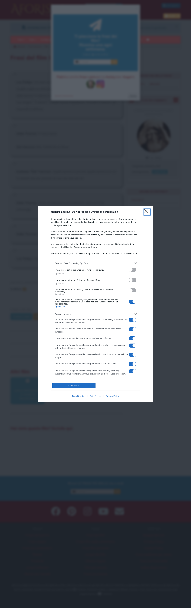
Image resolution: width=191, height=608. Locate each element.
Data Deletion (78, 396)
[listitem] (95, 263)
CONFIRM (74, 385)
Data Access (95, 396)
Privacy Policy (112, 396)
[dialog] (95, 304)
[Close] (147, 212)
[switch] (132, 270)
